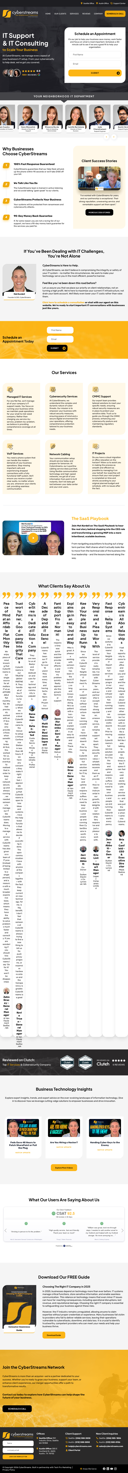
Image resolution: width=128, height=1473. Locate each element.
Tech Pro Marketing (62, 1467)
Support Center (119, 3)
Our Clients (60, 14)
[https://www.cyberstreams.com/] (20, 13)
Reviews (86, 14)
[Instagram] (115, 1469)
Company (98, 14)
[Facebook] (104, 1469)
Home (48, 14)
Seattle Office (88, 3)
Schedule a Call (115, 14)
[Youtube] (112, 1469)
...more (23, 1152)
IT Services (13, 1064)
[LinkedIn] (108, 1469)
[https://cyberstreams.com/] (17, 1435)
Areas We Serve (89, 1469)
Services (74, 14)
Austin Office (104, 3)
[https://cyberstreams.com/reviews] (21, 73)
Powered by (59, 1246)
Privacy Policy (8, 1470)
